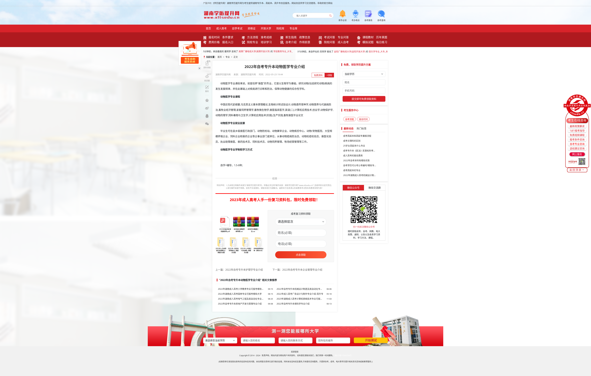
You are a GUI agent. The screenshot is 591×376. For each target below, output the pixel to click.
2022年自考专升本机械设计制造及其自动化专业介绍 (304, 288)
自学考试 (237, 28)
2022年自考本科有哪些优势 (356, 160)
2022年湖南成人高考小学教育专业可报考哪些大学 (245, 288)
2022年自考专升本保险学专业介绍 (304, 303)
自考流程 (349, 119)
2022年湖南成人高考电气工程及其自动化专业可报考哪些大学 (245, 298)
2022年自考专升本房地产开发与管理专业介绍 (245, 303)
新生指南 (291, 37)
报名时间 (214, 37)
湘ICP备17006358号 (343, 355)
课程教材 (368, 37)
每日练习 (381, 42)
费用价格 (214, 42)
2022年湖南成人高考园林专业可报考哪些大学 (245, 293)
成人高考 (221, 28)
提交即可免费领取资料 (364, 99)
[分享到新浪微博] (207, 108)
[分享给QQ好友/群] (207, 116)
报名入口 (227, 42)
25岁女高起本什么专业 (354, 145)
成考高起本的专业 (351, 170)
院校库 (280, 28)
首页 (208, 28)
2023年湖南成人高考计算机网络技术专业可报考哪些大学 (304, 298)
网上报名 (577, 154)
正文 (235, 56)
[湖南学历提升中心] (222, 14)
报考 (205, 39)
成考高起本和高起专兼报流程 (357, 135)
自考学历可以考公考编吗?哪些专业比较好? (363, 165)
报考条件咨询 (577, 139)
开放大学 (266, 28)
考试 (243, 39)
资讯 (281, 39)
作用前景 (304, 42)
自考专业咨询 (577, 144)
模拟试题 (368, 42)
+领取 (329, 75)
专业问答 (343, 37)
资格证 (251, 28)
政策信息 (304, 37)
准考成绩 (266, 37)
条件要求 (227, 37)
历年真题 (381, 37)
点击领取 (301, 254)
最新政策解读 (577, 126)
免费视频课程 (577, 135)
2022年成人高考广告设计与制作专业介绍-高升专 (304, 293)
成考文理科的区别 (351, 140)
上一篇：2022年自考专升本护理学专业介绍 (239, 269)
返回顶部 (575, 170)
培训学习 (266, 42)
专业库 (293, 28)
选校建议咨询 (577, 148)
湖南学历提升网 (223, 74)
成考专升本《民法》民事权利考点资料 (361, 150)
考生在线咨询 (577, 120)
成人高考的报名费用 (353, 155)
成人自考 (343, 42)
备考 (358, 39)
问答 (320, 39)
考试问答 (329, 37)
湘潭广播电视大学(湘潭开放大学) (254, 50)
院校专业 (252, 42)
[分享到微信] (207, 124)
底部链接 (294, 351)
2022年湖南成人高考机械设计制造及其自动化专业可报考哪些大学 (364, 175)
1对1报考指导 (577, 130)
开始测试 (371, 340)
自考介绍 (291, 42)
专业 (227, 56)
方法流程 (252, 37)
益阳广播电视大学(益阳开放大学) (349, 50)
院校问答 (329, 42)
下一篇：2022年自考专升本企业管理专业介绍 (297, 269)
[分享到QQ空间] (207, 100)
